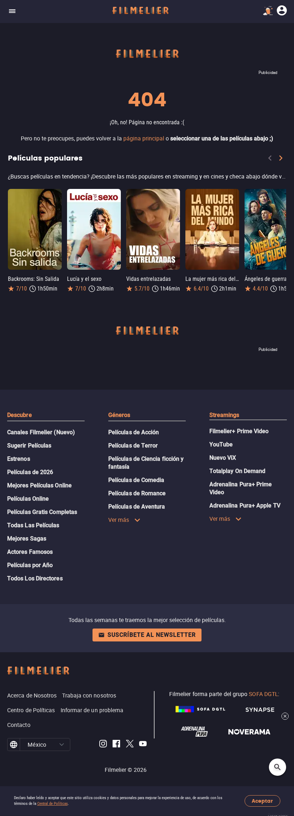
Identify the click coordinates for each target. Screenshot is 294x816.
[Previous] (270, 159)
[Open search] (277, 767)
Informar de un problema (92, 710)
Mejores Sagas (26, 538)
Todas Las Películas (33, 525)
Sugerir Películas (29, 445)
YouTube (221, 444)
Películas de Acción (133, 432)
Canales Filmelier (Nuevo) (41, 432)
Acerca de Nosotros (32, 695)
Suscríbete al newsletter (152, 634)
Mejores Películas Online (39, 485)
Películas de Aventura (136, 506)
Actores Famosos (30, 551)
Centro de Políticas (31, 710)
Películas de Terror (133, 445)
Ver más (118, 519)
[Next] (280, 159)
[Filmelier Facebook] (116, 745)
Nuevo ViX (222, 457)
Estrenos (18, 458)
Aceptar (262, 801)
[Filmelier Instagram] (103, 745)
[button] (62, 744)
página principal (143, 138)
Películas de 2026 (30, 472)
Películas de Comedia (136, 480)
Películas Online (28, 498)
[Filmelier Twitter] (129, 745)
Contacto (18, 725)
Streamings (224, 415)
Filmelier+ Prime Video (239, 431)
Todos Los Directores (35, 578)
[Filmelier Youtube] (143, 745)
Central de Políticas (52, 803)
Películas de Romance (137, 493)
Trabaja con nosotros (89, 695)
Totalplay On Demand (237, 471)
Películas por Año (30, 565)
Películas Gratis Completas (42, 512)
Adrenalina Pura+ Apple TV (244, 505)
